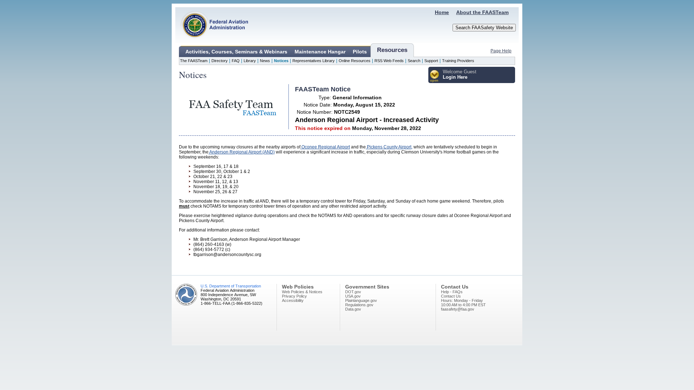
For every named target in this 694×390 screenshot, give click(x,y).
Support (431, 60)
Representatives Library (313, 60)
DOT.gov (353, 292)
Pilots (360, 52)
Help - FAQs (452, 292)
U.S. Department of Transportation (231, 286)
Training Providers (458, 60)
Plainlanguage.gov (361, 300)
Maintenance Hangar (320, 52)
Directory (219, 60)
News (265, 60)
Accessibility (293, 300)
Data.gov (353, 309)
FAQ (236, 60)
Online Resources (354, 60)
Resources (392, 50)
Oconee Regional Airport (325, 147)
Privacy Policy (294, 296)
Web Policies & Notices (302, 292)
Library (250, 60)
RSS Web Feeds (389, 60)
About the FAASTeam (482, 12)
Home (442, 12)
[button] (435, 76)
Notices (281, 60)
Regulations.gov (359, 305)
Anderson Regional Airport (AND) (242, 152)
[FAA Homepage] (211, 41)
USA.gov (353, 296)
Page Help (500, 50)
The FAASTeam (193, 60)
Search (414, 60)
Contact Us (451, 296)
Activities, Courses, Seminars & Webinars (236, 52)
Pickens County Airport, (389, 147)
